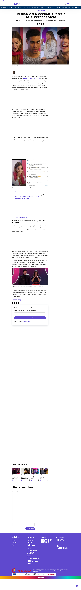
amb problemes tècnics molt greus (31, 78)
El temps (29, 556)
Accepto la (23, 321)
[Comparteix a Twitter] (37, 24)
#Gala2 (23, 196)
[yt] (42, 542)
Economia (30, 540)
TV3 (20, 300)
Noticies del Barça (33, 558)
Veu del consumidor (31, 545)
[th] (46, 542)
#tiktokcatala (18, 198)
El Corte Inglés (53, 0)
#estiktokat (27, 198)
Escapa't (29, 548)
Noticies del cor (32, 550)
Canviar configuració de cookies (32, 562)
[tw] (44, 540)
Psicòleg (25, 0)
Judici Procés (14, 0)
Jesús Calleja (20, 0)
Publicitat (14, 542)
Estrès (33, 0)
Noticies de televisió (30, 553)
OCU (38, 0)
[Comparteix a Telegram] (43, 24)
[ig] (46, 540)
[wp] (44, 542)
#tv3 (23, 198)
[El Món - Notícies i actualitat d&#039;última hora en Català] (10, 6)
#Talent (37, 196)
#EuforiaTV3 (18, 196)
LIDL (41, 0)
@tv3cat (17, 191)
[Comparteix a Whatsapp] (41, 24)
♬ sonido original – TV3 (21, 217)
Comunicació (42, 10)
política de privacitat (26, 321)
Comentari (15, 491)
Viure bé (29, 542)
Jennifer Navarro (20, 71)
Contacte (14, 544)
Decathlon (58, 0)
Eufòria (14, 300)
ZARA (36, 0)
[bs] (48, 542)
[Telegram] (49, 540)
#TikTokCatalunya (29, 196)
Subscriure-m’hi (30, 317)
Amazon (48, 0)
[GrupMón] (41, 577)
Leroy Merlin (44, 0)
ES (65, 4)
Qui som (14, 540)
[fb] (42, 540)
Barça (11, 0)
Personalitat (29, 0)
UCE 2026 (7, 0)
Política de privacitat (17, 546)
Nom (13, 522)
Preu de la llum (63, 0)
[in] (51, 540)
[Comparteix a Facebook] (39, 24)
